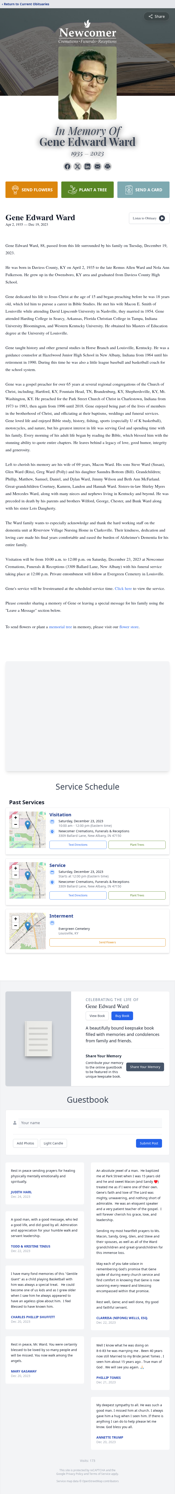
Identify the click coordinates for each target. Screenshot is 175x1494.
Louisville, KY (68, 933)
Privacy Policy (74, 1474)
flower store (129, 626)
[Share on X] (77, 166)
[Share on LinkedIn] (87, 166)
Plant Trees (137, 845)
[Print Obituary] (107, 166)
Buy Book (122, 1016)
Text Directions (78, 845)
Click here (123, 588)
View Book (97, 1016)
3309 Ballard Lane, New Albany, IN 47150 (90, 835)
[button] (28, 825)
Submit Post (149, 1143)
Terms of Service (100, 1474)
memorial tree (60, 626)
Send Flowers (107, 942)
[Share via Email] (97, 166)
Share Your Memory (145, 1067)
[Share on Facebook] (67, 166)
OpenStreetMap (92, 1481)
